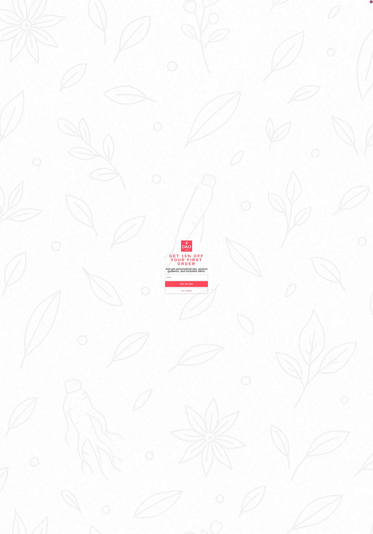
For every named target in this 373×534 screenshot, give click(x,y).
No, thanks (186, 291)
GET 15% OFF (186, 284)
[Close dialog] (371, 1)
